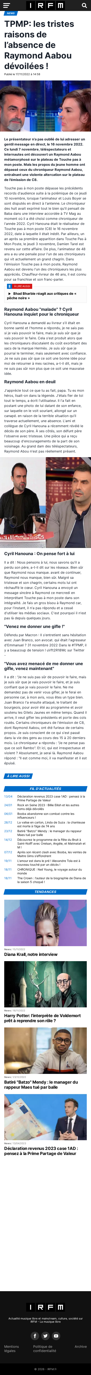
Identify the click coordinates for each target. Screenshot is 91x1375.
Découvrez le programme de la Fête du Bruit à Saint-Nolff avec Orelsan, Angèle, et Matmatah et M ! (51, 843)
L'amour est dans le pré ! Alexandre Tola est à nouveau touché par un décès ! (48, 862)
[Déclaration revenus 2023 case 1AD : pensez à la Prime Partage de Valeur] (45, 1117)
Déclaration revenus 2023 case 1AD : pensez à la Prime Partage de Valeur (51, 798)
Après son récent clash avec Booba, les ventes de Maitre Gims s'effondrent (51, 854)
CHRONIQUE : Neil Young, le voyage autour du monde (49, 871)
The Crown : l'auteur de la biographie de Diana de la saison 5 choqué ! (51, 880)
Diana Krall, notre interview (30, 954)
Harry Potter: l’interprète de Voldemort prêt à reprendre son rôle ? (42, 1018)
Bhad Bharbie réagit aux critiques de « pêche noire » (41, 295)
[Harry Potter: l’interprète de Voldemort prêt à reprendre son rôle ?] (45, 984)
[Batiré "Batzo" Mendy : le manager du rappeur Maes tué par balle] (45, 1050)
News (11, 13)
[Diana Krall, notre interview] (45, 923)
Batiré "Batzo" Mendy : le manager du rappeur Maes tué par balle (49, 833)
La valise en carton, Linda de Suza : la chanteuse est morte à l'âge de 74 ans (51, 824)
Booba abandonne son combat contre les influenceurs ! (45, 815)
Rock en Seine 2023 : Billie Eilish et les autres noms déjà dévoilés (48, 807)
